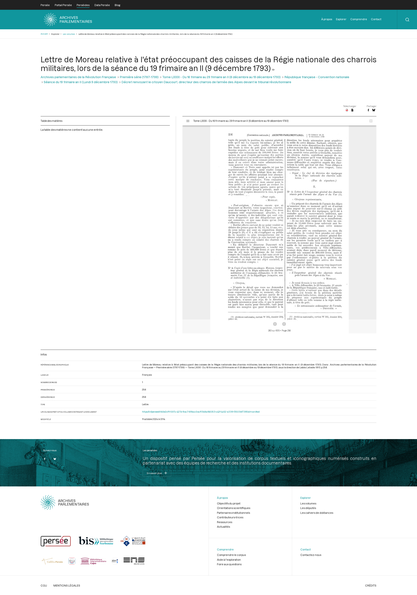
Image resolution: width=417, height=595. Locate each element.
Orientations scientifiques (233, 507)
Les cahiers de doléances (316, 512)
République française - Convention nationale (316, 77)
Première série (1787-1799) (139, 77)
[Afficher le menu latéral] (187, 121)
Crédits (370, 585)
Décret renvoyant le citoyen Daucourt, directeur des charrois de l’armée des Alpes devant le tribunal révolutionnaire (206, 82)
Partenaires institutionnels (233, 512)
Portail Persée (63, 5)
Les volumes (69, 34)
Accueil (44, 34)
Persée (45, 5)
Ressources (224, 522)
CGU (44, 585)
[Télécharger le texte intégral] (352, 110)
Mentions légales (66, 585)
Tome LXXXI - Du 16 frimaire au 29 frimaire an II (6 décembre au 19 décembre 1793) (221, 77)
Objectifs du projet (228, 503)
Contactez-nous (310, 554)
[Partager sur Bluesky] (373, 110)
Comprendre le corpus (231, 554)
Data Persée (102, 5)
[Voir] (273, 68)
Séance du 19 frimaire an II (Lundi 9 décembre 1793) (81, 82)
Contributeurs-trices (230, 517)
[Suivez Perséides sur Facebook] (44, 459)
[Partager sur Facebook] (368, 110)
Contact (376, 19)
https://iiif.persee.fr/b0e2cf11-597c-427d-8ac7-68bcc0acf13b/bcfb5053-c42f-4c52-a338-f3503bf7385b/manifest (201, 411)
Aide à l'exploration (229, 559)
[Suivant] (284, 324)
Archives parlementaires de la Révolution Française (78, 77)
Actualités (223, 526)
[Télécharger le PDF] (347, 110)
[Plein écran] (371, 121)
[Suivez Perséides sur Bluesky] (55, 459)
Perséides (83, 5)
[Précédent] (275, 324)
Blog (117, 5)
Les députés (308, 507)
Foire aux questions (229, 564)
